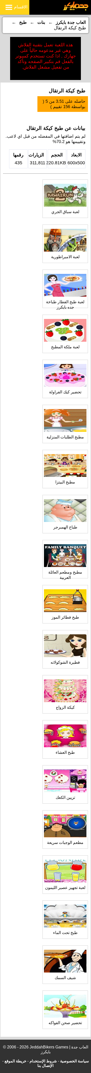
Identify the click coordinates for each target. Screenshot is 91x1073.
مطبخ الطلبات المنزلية (65, 437)
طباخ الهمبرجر (65, 527)
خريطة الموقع (15, 1061)
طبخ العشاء (65, 752)
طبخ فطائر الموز (65, 617)
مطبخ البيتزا (65, 482)
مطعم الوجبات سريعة (65, 842)
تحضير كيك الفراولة (65, 392)
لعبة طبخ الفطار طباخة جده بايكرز (65, 304)
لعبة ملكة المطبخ (65, 347)
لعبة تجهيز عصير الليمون (65, 887)
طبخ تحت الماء (65, 932)
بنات (41, 22)
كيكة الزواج (65, 707)
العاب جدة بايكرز (71, 22)
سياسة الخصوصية (74, 1061)
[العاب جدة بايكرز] (75, 9)
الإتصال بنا (45, 1065)
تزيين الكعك (65, 797)
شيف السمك (65, 978)
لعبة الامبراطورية (65, 257)
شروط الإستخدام (43, 1061)
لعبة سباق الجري (65, 212)
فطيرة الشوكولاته (65, 662)
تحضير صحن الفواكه (65, 1023)
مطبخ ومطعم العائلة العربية (65, 575)
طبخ (23, 22)
